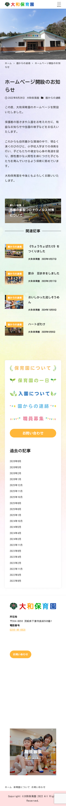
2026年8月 (15, 461)
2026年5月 (15, 467)
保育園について (22, 787)
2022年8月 (15, 581)
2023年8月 (15, 551)
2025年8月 (15, 503)
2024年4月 (15, 533)
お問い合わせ (38, 787)
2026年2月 (15, 473)
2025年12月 (16, 485)
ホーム (8, 787)
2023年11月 (16, 545)
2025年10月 (16, 497)
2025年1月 (15, 515)
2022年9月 (15, 575)
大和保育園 (30, 796)
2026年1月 (15, 479)
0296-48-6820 (18, 629)
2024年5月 (15, 527)
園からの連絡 (53, 98)
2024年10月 (16, 521)
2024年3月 (15, 539)
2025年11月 (16, 491)
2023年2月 (15, 563)
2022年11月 (16, 569)
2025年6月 (15, 509)
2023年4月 (15, 557)
